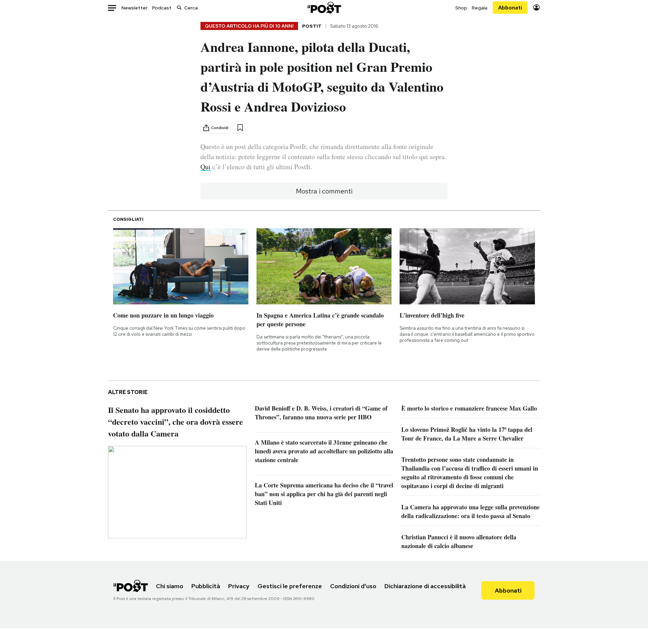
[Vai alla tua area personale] (536, 7)
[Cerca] (179, 7)
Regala (479, 8)
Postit (312, 26)
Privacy (238, 586)
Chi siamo (169, 586)
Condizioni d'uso (353, 586)
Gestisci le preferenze (290, 586)
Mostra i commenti (324, 191)
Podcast (161, 8)
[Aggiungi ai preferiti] (240, 127)
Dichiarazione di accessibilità (425, 586)
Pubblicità (205, 586)
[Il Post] (324, 7)
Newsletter (134, 8)
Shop (461, 8)
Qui (205, 166)
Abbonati (510, 7)
